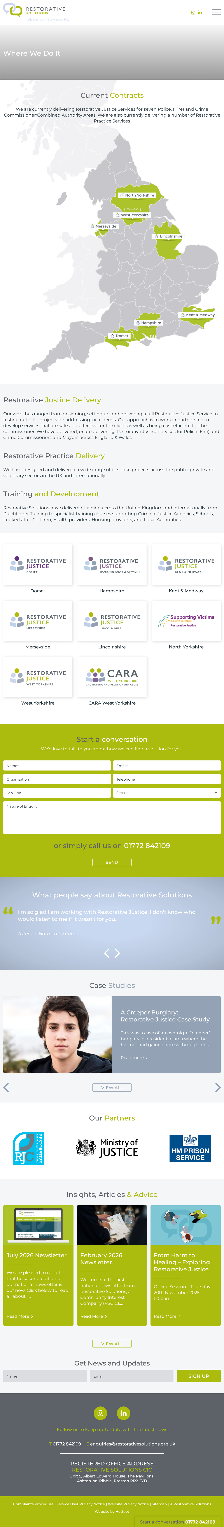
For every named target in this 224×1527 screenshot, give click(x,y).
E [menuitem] (130, 1444)
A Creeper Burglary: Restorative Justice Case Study (165, 1016)
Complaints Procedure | (34, 1504)
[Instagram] (100, 1413)
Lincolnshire (112, 647)
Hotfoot (122, 1511)
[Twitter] (123, 1413)
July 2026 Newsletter (37, 1255)
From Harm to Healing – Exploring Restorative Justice (182, 1262)
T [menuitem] (65, 1444)
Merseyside (37, 647)
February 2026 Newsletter (101, 1259)
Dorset (37, 590)
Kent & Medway (186, 590)
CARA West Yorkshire (112, 703)
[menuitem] (100, 1413)
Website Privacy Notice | (129, 1504)
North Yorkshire (186, 647)
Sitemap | (160, 1504)
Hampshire (112, 590)
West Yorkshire (37, 703)
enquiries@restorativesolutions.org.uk (132, 1444)
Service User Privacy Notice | (81, 1504)
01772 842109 (147, 845)
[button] (106, 953)
